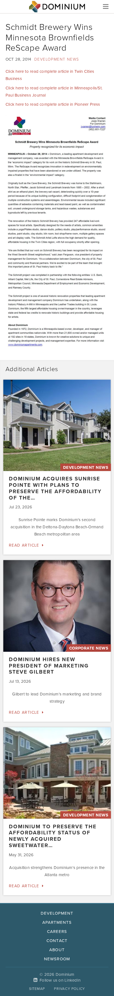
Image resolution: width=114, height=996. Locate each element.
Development (57, 913)
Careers (57, 931)
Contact (56, 940)
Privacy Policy (69, 989)
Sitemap (37, 989)
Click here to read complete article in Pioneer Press (53, 104)
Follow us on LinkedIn (60, 980)
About (56, 949)
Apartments (57, 922)
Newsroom (57, 958)
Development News (56, 59)
